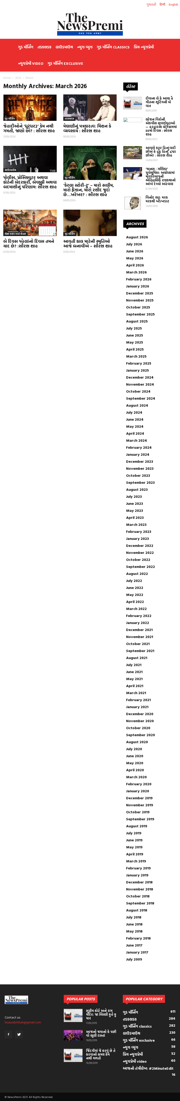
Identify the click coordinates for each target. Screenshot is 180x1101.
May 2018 (134, 931)
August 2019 (136, 826)
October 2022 (138, 559)
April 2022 (135, 601)
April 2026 (135, 265)
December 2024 (140, 377)
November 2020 (140, 721)
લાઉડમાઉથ (64, 47)
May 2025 (134, 342)
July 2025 (134, 328)
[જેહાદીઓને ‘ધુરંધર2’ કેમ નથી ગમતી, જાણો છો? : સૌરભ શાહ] (30, 107)
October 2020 (138, 728)
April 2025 (135, 349)
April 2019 (134, 854)
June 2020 (134, 756)
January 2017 (137, 952)
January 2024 (137, 454)
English (173, 4)
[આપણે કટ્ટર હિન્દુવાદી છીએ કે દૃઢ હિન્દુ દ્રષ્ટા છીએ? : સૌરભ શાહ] (132, 152)
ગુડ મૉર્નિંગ (25, 47)
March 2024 (136, 440)
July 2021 (133, 664)
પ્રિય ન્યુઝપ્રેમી (144, 47)
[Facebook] (8, 1034)
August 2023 (137, 489)
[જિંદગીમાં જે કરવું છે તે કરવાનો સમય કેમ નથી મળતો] (73, 1055)
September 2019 (140, 819)
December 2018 (139, 882)
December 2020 (139, 714)
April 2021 (134, 686)
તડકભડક (44, 47)
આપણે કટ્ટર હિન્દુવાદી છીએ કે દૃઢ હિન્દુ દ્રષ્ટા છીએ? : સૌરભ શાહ (161, 151)
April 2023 (135, 517)
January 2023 (137, 538)
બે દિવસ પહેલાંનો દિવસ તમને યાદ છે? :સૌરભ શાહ (28, 243)
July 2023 (134, 496)
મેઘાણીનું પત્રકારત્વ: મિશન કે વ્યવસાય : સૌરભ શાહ (87, 128)
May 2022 (134, 594)
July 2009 (134, 959)
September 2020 (140, 735)
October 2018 (138, 896)
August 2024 (137, 405)
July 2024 (134, 412)
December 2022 (139, 545)
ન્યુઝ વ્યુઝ (85, 47)
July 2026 (134, 244)
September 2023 (140, 482)
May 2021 (134, 678)
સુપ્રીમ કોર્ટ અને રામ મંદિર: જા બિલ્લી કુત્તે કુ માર (101, 1014)
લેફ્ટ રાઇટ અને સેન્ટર (15, 234)
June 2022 (134, 587)
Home (7, 77)
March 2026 (136, 272)
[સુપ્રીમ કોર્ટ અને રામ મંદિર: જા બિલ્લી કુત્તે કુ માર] (73, 1015)
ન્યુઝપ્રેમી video (30, 63)
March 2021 (136, 693)
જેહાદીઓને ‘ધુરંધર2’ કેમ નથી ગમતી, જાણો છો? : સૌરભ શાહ (29, 128)
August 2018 (136, 910)
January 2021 (137, 707)
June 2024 (134, 419)
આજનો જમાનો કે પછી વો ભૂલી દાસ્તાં (101, 1033)
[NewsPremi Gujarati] (90, 24)
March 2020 (136, 777)
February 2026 (138, 279)
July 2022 (134, 580)
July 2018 (133, 917)
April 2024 (135, 433)
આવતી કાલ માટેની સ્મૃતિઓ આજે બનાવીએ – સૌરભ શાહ (87, 243)
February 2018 (138, 938)
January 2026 (137, 286)
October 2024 (138, 391)
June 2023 (134, 503)
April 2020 (135, 770)
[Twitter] (19, 1034)
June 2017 (134, 945)
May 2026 (134, 258)
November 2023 (140, 468)
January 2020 (137, 791)
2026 (18, 77)
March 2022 (136, 608)
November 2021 (139, 636)
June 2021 (134, 671)
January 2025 (137, 370)
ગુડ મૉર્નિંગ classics (113, 47)
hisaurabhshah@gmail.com (23, 1022)
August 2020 (137, 742)
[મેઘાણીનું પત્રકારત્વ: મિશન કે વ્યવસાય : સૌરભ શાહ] (90, 107)
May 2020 (134, 763)
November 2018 (139, 889)
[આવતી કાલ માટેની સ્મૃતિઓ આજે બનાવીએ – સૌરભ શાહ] (90, 223)
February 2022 (138, 615)
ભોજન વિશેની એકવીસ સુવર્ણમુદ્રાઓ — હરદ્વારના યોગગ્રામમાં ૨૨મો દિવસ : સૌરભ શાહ (161, 127)
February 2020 (138, 784)
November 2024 (140, 384)
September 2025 (140, 314)
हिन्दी (162, 4)
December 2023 (139, 461)
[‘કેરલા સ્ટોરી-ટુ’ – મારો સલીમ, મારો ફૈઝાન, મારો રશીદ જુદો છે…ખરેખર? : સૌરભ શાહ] (90, 163)
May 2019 (134, 847)
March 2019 (136, 861)
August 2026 (137, 237)
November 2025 (140, 300)
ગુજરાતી (151, 4)
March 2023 (136, 524)
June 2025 (134, 335)
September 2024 (140, 398)
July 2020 (134, 749)
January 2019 (137, 875)
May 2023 (134, 510)
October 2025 (138, 307)
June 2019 (134, 840)
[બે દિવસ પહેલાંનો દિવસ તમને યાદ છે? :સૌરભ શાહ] (30, 223)
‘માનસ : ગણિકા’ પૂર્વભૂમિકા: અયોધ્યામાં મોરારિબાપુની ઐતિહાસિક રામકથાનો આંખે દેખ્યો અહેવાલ (161, 176)
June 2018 (134, 924)
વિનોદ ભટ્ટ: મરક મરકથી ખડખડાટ (157, 199)
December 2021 (139, 629)
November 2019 (139, 805)
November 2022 (140, 552)
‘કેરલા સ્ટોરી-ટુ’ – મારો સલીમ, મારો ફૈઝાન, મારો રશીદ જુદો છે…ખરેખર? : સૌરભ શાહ (88, 190)
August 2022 (137, 573)
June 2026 (134, 251)
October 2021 (138, 643)
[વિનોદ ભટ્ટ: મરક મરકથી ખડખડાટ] (132, 203)
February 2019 (138, 868)
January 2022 (137, 622)
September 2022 (140, 566)
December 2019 (139, 798)
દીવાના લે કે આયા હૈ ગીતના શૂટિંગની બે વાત (159, 102)
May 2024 (134, 426)
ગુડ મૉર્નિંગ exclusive (65, 63)
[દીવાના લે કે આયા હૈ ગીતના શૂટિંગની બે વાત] (132, 103)
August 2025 (137, 321)
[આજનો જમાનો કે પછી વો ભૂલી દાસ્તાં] (73, 1035)
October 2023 (138, 475)
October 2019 (138, 812)
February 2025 (138, 363)
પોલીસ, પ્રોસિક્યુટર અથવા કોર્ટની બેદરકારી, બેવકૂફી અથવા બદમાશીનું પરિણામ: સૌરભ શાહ (30, 182)
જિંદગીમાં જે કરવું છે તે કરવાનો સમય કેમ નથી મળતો (100, 1054)
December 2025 (139, 293)
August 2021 (136, 657)
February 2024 (139, 447)
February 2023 (138, 531)
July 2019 (133, 833)
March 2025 (136, 356)
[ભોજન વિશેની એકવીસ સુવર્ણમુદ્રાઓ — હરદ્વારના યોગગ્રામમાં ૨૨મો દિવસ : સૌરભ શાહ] (132, 124)
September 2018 (140, 903)
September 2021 (140, 650)
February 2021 (138, 700)
